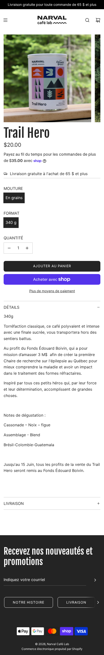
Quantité (13, 237)
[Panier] (98, 20)
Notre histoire (28, 602)
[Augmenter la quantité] (27, 248)
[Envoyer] (95, 580)
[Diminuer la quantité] (9, 248)
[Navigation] (5, 20)
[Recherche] (87, 20)
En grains (14, 197)
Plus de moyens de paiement (52, 291)
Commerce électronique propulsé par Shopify (52, 649)
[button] (98, 602)
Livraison (76, 602)
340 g (11, 222)
